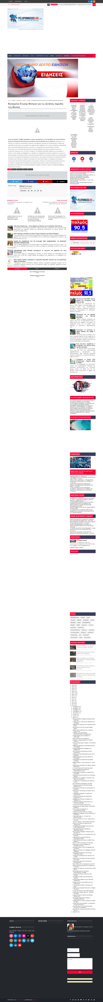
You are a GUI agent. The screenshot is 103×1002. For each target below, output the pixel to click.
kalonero (19, 100)
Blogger (34, 999)
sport (78, 625)
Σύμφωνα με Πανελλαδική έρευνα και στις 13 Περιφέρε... (84, 754)
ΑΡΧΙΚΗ (11, 1)
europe (83, 617)
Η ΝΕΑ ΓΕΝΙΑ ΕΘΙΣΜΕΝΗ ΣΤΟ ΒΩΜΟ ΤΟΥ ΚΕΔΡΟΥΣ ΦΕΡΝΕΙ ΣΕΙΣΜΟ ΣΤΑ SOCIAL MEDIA (81, 525)
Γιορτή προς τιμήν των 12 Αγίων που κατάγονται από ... (82, 816)
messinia (73, 622)
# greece (14, 169)
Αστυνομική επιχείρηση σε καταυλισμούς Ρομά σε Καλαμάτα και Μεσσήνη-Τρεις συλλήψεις (82, 401)
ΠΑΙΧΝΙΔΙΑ (59, 56)
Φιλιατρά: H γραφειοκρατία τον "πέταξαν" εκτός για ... (83, 740)
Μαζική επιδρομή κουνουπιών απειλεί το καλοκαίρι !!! (83, 757)
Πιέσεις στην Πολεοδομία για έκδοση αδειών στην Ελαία (84, 859)
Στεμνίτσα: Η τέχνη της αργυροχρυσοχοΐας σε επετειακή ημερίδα (81, 183)
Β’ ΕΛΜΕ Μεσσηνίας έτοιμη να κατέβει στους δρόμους (83, 840)
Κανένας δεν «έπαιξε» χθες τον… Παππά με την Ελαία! (83, 892)
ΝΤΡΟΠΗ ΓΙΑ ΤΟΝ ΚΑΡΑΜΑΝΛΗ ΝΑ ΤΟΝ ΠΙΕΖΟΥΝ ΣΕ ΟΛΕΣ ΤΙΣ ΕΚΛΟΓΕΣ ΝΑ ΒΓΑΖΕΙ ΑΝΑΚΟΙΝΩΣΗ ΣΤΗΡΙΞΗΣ (36, 218)
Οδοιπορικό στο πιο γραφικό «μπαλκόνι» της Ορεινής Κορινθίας (85, 316)
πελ (80, 635)
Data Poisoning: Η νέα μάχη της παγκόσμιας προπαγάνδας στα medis (80, 505)
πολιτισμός (74, 637)
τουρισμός (87, 637)
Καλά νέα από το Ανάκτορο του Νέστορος (83, 842)
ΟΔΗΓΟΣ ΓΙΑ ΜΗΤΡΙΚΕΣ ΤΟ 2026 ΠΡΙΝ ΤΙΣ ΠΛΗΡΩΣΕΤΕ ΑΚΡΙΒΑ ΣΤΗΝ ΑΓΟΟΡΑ (80, 532)
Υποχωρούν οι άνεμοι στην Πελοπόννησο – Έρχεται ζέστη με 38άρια (85, 361)
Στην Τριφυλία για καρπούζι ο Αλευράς (82, 783)
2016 (73, 700)
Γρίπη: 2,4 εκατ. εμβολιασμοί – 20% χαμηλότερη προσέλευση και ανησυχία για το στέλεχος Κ (81, 480)
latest (92, 620)
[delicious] (94, 1000)
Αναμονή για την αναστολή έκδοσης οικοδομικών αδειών (81, 837)
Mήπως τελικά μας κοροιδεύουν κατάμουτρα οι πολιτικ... (83, 866)
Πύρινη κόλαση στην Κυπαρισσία (81, 738)
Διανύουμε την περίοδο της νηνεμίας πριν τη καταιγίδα (84, 788)
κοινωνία (90, 632)
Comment (62, 181)
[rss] (94, 1)
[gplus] (75, 1000)
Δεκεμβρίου (76, 706)
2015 (73, 702)
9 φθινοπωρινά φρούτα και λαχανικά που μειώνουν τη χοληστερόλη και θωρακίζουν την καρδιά (81, 485)
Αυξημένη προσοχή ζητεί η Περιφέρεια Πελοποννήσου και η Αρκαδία (79, 178)
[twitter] (91, 1)
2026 (73, 685)
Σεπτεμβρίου (76, 711)
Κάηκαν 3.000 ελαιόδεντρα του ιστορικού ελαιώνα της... (83, 730)
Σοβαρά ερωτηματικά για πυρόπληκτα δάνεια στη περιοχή (84, 746)
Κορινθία (73, 627)
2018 (73, 697)
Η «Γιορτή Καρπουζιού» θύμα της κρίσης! (83, 768)
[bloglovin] (81, 1000)
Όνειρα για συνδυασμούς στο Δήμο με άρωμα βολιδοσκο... (84, 765)
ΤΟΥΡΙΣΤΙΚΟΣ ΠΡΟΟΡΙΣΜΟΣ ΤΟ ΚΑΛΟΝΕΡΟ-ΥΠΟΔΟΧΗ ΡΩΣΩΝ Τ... (84, 904)
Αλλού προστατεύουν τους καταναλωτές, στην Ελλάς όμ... (84, 835)
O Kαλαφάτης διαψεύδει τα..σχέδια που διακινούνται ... (82, 794)
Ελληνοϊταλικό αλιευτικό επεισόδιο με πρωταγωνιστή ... (82, 861)
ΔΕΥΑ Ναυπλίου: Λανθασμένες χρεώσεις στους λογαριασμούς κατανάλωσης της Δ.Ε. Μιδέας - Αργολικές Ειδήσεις (90, 124)
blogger (17, 268)
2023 (73, 689)
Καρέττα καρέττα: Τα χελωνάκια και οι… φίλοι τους (84, 763)
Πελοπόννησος (75, 630)
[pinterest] (78, 1000)
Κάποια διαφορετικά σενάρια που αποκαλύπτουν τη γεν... (81, 770)
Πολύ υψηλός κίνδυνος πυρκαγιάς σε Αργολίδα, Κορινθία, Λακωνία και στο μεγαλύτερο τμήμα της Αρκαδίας (86, 675)
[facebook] (89, 1)
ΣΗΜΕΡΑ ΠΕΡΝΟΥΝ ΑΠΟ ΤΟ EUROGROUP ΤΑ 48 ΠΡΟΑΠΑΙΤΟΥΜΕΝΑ (14, 217)
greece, (29, 110)
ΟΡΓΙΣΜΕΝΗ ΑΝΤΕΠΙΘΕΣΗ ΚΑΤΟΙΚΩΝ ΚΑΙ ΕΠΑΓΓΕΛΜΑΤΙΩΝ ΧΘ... (83, 826)
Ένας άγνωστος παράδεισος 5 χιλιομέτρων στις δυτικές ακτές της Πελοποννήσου (85, 345)
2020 (73, 694)
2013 (73, 705)
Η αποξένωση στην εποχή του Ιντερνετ (82, 811)
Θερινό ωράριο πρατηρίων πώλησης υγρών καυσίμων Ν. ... (83, 832)
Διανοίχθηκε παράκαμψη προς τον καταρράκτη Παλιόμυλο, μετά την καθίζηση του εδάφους (81, 406)
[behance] (89, 1000)
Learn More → (70, 932)
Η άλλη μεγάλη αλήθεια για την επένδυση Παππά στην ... (83, 880)
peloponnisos (35, 4)
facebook (57, 268)
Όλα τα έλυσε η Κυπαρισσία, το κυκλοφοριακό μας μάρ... (80, 809)
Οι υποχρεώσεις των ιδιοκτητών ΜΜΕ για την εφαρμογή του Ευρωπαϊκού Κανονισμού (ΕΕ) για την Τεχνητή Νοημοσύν (82, 511)
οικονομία (74, 635)
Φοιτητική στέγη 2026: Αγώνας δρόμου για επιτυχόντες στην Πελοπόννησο (85, 300)
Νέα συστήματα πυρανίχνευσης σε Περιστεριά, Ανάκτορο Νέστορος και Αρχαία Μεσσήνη (81, 409)
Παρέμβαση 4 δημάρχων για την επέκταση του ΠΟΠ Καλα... (84, 814)
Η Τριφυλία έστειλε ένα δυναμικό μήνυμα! (83, 890)
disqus (37, 268)
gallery (73, 620)
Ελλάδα (91, 625)
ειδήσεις (83, 632)
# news (25, 169)
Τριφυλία (84, 630)
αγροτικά (91, 630)
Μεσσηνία (81, 627)
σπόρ (80, 637)
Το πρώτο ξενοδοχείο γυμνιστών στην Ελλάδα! (82, 874)
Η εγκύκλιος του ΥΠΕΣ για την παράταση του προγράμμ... (84, 722)
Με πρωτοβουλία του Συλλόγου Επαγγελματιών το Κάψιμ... (81, 871)
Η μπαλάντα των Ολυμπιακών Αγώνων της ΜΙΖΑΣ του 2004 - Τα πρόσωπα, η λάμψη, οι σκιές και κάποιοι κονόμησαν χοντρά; (82, 500)
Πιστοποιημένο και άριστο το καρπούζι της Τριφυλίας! (83, 773)
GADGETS (66, 56)
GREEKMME (23, 190)
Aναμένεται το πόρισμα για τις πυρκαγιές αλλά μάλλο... (84, 725)
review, (40, 110)
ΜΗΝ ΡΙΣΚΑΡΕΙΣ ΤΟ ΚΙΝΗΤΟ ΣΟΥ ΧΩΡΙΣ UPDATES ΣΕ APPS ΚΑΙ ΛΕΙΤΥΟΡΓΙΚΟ (82, 522)
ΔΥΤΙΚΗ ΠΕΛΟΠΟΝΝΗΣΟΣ (78, 56)
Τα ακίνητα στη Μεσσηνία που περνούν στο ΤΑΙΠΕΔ (83, 856)
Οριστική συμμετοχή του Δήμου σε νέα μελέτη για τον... (84, 743)
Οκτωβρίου (75, 709)
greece (13, 100)
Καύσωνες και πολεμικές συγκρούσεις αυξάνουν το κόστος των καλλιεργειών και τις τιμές (82, 175)
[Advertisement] (72, 40)
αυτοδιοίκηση (75, 632)
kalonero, (33, 110)
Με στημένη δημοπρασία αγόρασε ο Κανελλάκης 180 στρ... (81, 898)
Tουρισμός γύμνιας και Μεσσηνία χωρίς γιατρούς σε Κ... (82, 785)
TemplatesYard (20, 999)
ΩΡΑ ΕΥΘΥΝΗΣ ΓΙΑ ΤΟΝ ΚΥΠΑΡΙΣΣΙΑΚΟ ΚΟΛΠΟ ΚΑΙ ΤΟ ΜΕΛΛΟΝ (82, 906)
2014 (73, 703)
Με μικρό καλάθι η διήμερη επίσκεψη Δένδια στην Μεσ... (84, 719)
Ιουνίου (75, 715)
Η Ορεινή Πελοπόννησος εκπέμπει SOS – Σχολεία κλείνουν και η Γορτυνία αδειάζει (82, 173)
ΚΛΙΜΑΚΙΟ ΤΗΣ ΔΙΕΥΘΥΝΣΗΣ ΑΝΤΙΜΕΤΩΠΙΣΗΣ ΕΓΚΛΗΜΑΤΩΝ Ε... (82, 733)
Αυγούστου (76, 712)
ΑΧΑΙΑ (26, 1)
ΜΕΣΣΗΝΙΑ (26, 56)
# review (30, 169)
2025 (73, 686)
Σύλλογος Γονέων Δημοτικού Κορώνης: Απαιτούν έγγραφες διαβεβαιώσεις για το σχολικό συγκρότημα (82, 412)
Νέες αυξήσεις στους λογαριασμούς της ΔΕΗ (83, 864)
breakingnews (75, 617)
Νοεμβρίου (75, 708)
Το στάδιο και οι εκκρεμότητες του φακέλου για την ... (83, 781)
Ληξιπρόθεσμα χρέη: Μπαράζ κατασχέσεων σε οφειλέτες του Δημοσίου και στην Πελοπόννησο (86, 667)
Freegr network (82, 540)
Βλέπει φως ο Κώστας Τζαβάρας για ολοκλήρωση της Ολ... (81, 845)
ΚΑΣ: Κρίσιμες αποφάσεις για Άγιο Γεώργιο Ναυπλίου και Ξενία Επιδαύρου (36, 233)
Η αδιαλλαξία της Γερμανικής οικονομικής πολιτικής (83, 760)
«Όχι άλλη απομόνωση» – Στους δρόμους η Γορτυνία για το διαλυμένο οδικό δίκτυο (38, 226)
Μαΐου (74, 717)
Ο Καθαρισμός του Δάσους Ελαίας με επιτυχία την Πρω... (84, 901)
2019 (73, 696)
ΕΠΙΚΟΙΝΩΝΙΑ (12, 59)
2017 (73, 699)
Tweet (17, 181)
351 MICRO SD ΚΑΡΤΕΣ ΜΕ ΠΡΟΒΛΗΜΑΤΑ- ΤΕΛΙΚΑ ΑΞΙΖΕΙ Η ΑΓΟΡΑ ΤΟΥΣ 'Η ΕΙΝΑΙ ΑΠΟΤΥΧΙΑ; (82, 528)
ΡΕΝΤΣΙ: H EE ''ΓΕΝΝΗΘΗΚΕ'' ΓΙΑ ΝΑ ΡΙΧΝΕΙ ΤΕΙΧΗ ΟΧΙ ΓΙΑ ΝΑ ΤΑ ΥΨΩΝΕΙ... (57, 217)
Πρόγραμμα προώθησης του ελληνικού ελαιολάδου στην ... (82, 853)
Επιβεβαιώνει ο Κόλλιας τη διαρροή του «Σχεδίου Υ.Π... (82, 799)
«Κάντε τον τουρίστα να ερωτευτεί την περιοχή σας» (82, 824)
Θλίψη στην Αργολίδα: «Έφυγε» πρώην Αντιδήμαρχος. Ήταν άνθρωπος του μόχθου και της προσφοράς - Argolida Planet (74, 112)
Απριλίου (75, 912)
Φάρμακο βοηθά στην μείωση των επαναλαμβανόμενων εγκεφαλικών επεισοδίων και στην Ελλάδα (82, 477)
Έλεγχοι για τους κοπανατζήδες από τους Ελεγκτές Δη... (83, 883)
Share (31, 181)
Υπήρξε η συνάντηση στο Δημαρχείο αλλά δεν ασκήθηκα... (84, 850)
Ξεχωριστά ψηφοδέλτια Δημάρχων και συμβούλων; (82, 749)
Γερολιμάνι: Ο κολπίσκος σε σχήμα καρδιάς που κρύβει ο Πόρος (85, 331)
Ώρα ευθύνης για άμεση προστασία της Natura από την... (84, 909)
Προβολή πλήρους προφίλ (76, 547)
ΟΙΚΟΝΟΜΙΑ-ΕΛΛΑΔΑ (42, 56)
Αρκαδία (84, 625)
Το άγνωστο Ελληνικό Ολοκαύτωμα (81, 804)
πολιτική (86, 635)
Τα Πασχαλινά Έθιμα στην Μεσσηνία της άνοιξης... (82, 877)
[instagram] (91, 1000)
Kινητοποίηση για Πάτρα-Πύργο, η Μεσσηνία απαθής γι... (84, 806)
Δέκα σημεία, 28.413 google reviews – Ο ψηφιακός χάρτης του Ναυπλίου (56, 4)
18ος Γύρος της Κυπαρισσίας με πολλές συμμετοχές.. (82, 751)
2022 (73, 691)
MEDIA (52, 56)
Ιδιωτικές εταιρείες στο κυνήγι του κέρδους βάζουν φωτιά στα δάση (82, 507)
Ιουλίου (75, 714)
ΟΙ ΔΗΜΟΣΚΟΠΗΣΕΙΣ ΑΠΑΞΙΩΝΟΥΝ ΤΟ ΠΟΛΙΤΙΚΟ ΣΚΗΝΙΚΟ (83, 802)
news (24, 100)
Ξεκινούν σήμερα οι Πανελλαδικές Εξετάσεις (83, 821)
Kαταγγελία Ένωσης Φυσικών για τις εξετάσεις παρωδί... (84, 775)
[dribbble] (83, 1000)
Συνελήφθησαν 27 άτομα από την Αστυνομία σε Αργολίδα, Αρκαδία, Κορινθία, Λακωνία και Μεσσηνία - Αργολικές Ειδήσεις (74, 141)
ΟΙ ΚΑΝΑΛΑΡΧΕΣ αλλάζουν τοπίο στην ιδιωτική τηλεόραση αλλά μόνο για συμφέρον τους (81, 502)
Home (10, 56)
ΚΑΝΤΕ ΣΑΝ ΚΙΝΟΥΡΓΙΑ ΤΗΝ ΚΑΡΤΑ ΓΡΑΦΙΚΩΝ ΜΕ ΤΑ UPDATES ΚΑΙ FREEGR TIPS (82, 520)
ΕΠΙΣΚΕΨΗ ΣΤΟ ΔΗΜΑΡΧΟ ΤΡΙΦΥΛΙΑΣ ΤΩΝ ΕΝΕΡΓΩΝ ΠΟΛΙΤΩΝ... (83, 778)
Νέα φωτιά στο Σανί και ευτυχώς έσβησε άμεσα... (83, 728)
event (88, 617)
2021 (73, 693)
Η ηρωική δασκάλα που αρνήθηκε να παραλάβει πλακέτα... (82, 829)
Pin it (47, 181)
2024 (73, 688)
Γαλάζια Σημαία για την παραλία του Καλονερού (81, 736)
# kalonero (19, 169)
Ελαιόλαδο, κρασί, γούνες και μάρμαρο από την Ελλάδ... (83, 847)
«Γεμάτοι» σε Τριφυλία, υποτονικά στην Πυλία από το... (84, 869)
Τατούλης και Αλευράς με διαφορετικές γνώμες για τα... (82, 796)
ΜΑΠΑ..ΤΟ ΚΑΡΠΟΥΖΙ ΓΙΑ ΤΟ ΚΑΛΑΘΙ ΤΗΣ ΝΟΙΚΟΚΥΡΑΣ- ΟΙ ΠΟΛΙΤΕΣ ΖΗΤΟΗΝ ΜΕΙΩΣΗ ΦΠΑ (86, 659)
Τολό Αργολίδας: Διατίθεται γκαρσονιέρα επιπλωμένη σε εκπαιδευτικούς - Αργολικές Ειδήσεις (91, 110)
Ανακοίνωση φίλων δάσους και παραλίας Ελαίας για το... (83, 895)
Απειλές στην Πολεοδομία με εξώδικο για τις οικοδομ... (84, 791)
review (28, 100)
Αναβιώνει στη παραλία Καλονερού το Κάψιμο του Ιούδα (84, 888)
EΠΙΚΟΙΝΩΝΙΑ (18, 1)
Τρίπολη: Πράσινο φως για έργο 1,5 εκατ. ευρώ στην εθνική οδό (81, 180)
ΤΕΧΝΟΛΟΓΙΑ (17, 56)
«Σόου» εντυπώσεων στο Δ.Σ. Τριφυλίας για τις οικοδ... (84, 819)
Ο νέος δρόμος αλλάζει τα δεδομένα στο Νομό (83, 885)
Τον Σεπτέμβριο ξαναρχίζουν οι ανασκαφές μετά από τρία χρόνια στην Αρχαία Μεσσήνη (82, 404)
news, (37, 110)
